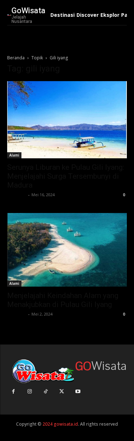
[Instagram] (29, 391)
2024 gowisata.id (59, 424)
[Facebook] (13, 391)
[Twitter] (61, 391)
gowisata (16, 194)
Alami (14, 155)
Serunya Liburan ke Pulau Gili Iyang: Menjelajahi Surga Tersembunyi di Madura (65, 176)
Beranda (16, 58)
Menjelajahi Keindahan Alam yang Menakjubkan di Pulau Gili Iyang (62, 300)
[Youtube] (77, 391)
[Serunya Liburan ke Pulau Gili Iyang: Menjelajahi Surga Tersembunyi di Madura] (67, 119)
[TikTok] (45, 391)
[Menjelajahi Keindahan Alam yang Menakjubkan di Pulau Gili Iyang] (67, 250)
